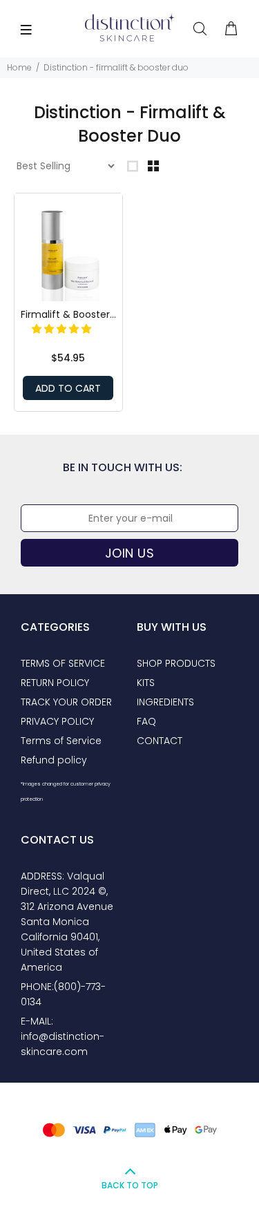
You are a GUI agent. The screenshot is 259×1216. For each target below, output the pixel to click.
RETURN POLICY (55, 683)
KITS (146, 683)
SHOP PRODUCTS (176, 663)
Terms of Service (61, 741)
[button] (63, 329)
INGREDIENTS (165, 702)
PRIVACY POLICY (57, 721)
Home (19, 67)
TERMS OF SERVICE (63, 663)
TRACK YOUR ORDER (66, 702)
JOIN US (130, 553)
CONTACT (159, 741)
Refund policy (54, 760)
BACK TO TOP (130, 1185)
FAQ (146, 721)
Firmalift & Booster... (68, 314)
